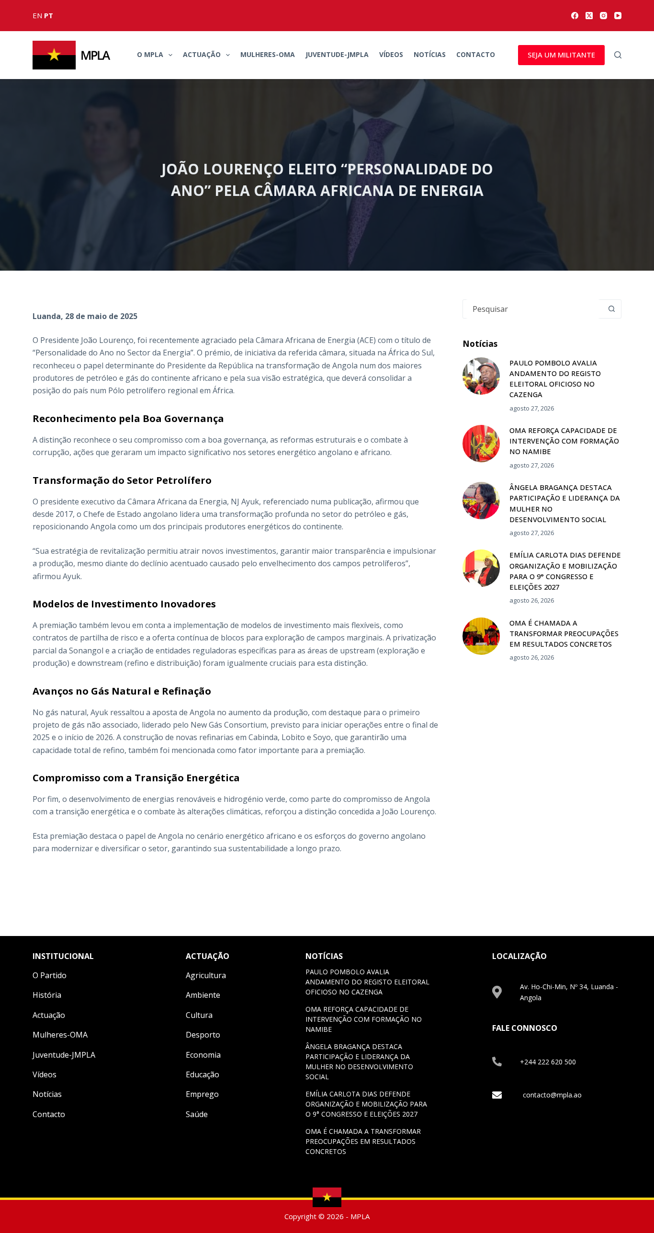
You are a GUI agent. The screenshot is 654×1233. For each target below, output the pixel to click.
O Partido (50, 975)
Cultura (199, 1015)
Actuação (202, 54)
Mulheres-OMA (267, 54)
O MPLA (150, 54)
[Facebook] (574, 15)
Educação (202, 1074)
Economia (203, 1055)
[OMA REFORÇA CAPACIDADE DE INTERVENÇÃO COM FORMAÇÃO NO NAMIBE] (481, 443)
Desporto (203, 1034)
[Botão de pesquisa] (612, 309)
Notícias (430, 54)
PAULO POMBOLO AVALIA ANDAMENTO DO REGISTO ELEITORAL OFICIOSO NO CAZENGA (367, 981)
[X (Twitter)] (589, 15)
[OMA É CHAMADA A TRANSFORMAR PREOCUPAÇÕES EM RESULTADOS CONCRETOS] (481, 636)
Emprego (202, 1094)
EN (37, 15)
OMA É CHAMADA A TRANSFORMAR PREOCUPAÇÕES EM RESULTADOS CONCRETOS (564, 633)
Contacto (475, 54)
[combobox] (533, 309)
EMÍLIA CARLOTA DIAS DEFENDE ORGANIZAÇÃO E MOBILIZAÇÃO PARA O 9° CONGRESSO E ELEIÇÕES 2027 (366, 1104)
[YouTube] (617, 15)
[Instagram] (603, 15)
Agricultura (206, 975)
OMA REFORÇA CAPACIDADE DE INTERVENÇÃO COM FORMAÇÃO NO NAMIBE (564, 440)
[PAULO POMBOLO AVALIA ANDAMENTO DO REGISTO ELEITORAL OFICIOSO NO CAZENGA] (481, 376)
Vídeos (391, 54)
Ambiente (203, 995)
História (47, 995)
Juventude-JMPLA (337, 54)
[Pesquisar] (617, 54)
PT (48, 15)
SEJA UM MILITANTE (561, 54)
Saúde (197, 1114)
